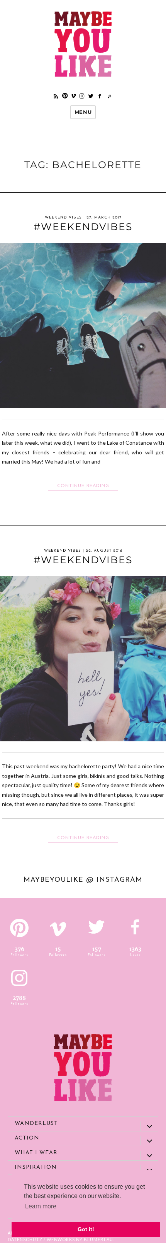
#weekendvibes (83, 226)
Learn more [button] (40, 1206)
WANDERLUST (36, 1123)
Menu (83, 112)
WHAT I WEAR (36, 1153)
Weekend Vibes (63, 217)
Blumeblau (98, 1239)
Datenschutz (25, 1239)
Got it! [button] (86, 1229)
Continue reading (87, 485)
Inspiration (36, 1167)
